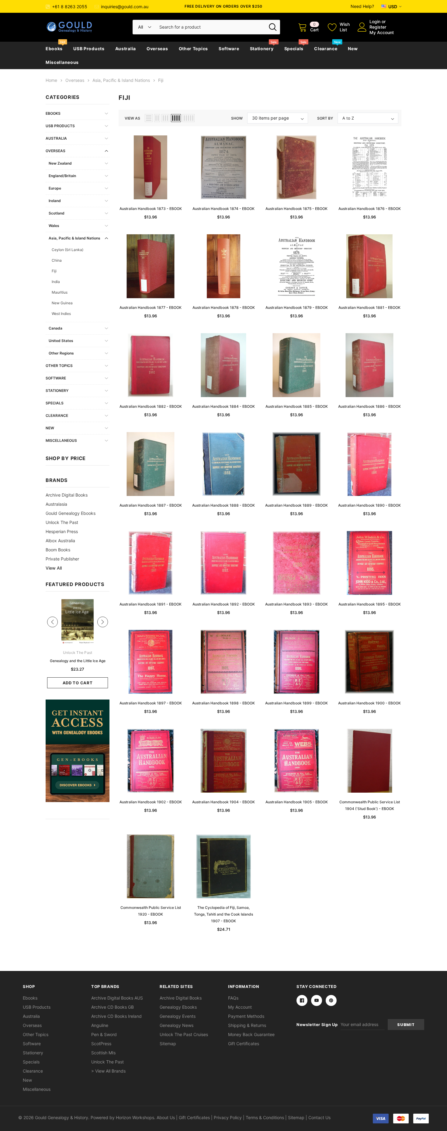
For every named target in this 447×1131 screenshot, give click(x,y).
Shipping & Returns (247, 1025)
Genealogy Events (178, 1016)
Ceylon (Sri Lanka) (67, 249)
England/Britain (62, 175)
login (374, 21)
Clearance (325, 48)
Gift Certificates (243, 1043)
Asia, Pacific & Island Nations (74, 238)
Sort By (325, 118)
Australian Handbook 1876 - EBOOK (369, 208)
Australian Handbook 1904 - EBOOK (223, 802)
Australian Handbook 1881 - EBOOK (369, 307)
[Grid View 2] (157, 118)
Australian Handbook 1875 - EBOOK (296, 208)
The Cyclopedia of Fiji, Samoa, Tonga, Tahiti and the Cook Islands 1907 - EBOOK (223, 914)
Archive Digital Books (181, 997)
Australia (125, 48)
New (353, 48)
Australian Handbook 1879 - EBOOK (296, 307)
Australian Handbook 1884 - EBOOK (223, 406)
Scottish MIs (103, 1052)
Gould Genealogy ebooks (70, 513)
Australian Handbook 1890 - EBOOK (369, 505)
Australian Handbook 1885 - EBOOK (296, 406)
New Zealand (60, 163)
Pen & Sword (104, 1034)
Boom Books (58, 549)
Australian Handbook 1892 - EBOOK (223, 604)
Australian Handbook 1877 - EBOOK (151, 307)
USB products (88, 48)
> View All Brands (108, 1070)
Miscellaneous (62, 62)
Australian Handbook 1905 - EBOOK (296, 802)
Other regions (61, 353)
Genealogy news (176, 1025)
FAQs (233, 997)
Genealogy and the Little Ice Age (78, 660)
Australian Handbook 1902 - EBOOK (151, 802)
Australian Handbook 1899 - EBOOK (296, 703)
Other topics (193, 48)
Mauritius (60, 292)
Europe (55, 188)
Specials (294, 48)
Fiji (54, 271)
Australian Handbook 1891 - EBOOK (151, 604)
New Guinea (62, 303)
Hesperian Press (62, 531)
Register (377, 27)
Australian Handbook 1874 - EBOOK (223, 208)
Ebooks (54, 48)
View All (54, 568)
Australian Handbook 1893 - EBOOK (296, 604)
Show (237, 118)
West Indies (61, 313)
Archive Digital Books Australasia (67, 499)
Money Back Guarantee (251, 1034)
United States (61, 340)
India (56, 281)
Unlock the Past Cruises (184, 1034)
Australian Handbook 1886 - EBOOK (369, 406)
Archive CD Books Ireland (116, 1016)
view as (132, 118)
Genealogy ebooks (178, 1007)
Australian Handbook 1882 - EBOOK (151, 406)
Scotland (56, 213)
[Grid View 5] (188, 118)
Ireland (55, 200)
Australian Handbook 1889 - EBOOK (296, 505)
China (57, 260)
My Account (381, 32)
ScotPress (101, 1043)
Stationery (262, 48)
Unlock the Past (62, 522)
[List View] (149, 118)
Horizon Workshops (135, 1117)
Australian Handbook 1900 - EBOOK (369, 703)
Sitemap (168, 1043)
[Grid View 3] (165, 118)
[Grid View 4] (176, 118)
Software (229, 48)
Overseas (157, 48)
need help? (362, 6)
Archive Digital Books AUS (117, 997)
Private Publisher (62, 558)
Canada (55, 328)
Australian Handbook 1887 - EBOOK (151, 505)
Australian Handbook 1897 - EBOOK (151, 703)
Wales (54, 225)
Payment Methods (246, 1016)
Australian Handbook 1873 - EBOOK (151, 208)
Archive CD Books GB (112, 1007)
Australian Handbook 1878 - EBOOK (223, 307)
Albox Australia (60, 540)
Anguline (99, 1025)
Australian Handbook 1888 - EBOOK (223, 505)
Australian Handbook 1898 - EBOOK (223, 703)
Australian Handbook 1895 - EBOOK (369, 604)
